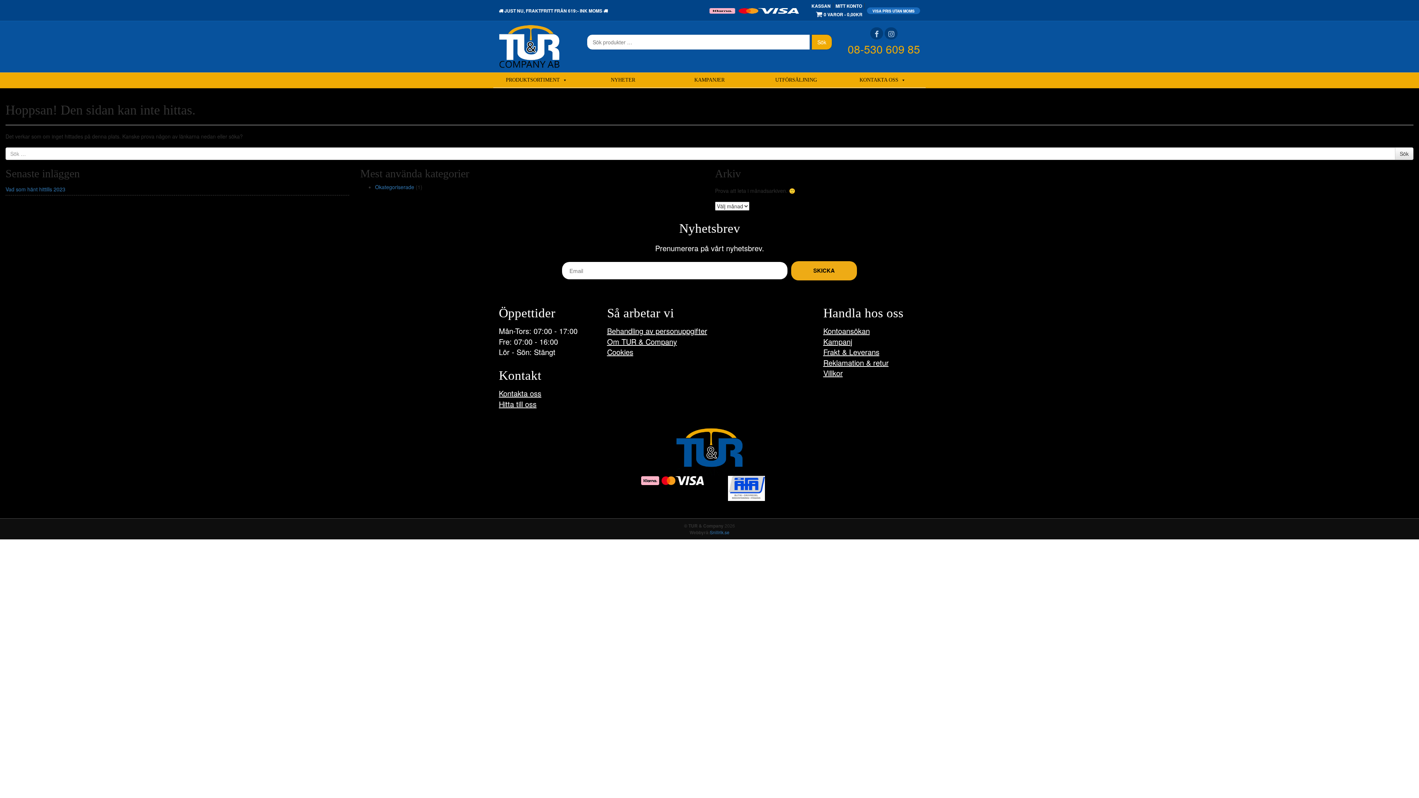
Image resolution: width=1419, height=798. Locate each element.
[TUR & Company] (529, 46)
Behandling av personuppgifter (657, 330)
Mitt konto (849, 6)
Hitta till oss (518, 404)
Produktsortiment (533, 80)
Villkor (833, 373)
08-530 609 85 (884, 49)
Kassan (821, 6)
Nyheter (623, 80)
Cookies (620, 352)
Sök (821, 42)
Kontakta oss (879, 80)
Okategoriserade (394, 187)
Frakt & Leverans (851, 352)
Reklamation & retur (856, 362)
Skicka (824, 270)
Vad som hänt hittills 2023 (35, 189)
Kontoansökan (846, 330)
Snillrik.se (719, 532)
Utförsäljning (796, 80)
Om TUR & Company (642, 341)
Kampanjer (709, 80)
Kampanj (837, 341)
